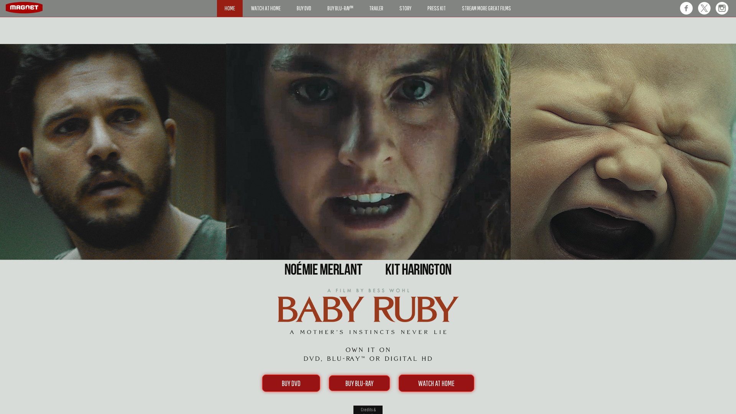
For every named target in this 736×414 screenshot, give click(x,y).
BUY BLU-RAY (359, 383)
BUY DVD (291, 383)
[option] (368, 45)
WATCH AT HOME (436, 383)
